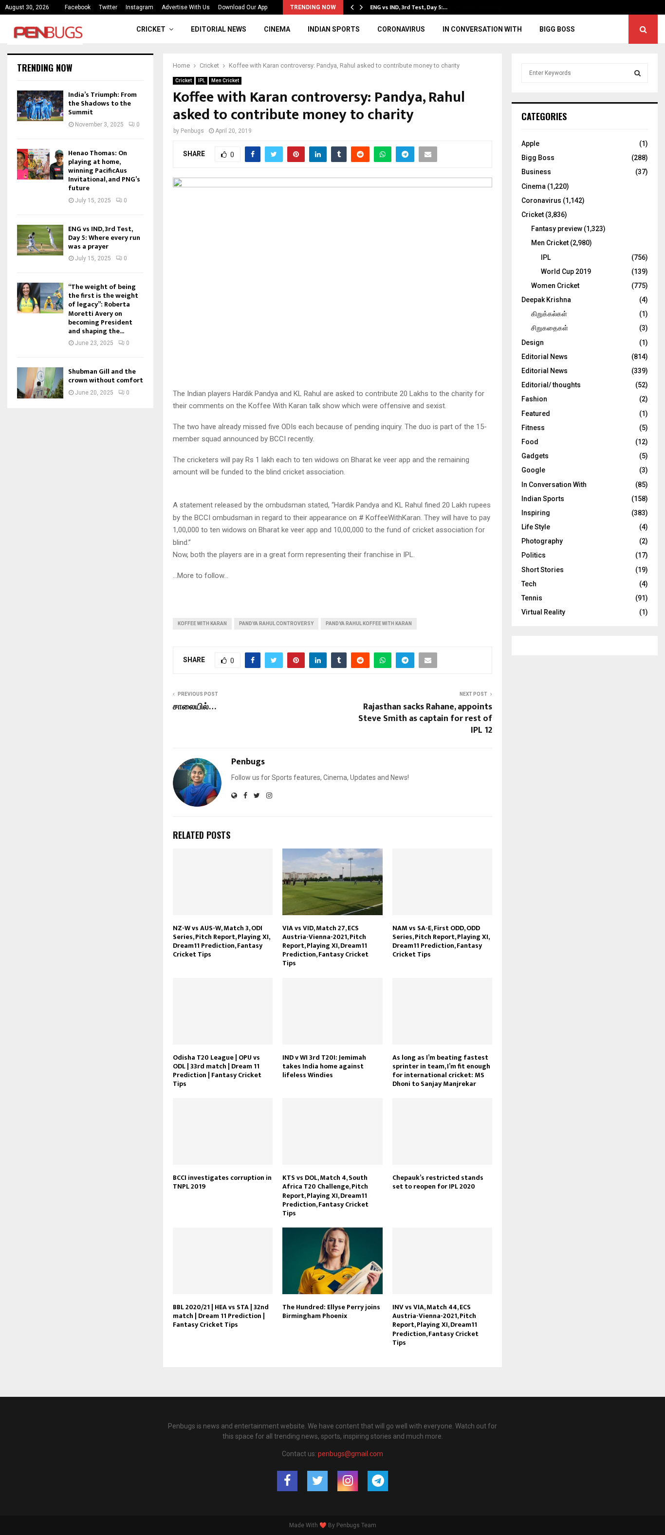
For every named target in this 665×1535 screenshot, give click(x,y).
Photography (542, 541)
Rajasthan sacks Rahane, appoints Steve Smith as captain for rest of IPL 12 (425, 719)
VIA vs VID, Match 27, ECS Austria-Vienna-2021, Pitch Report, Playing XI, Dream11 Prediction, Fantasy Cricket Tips (325, 945)
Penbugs (192, 130)
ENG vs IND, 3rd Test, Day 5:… (408, 7)
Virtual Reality (543, 612)
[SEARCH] (637, 73)
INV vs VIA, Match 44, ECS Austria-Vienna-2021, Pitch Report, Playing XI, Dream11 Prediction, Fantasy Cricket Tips (435, 1324)
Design (532, 342)
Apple (530, 143)
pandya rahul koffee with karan (369, 623)
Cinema (277, 29)
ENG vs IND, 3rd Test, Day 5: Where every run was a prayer (104, 237)
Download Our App (242, 7)
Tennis (531, 598)
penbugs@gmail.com (350, 1454)
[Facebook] (287, 1481)
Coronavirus (401, 29)
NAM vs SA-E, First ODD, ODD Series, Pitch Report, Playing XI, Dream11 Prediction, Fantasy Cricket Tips (440, 941)
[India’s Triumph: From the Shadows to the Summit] (40, 105)
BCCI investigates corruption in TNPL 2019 (222, 1182)
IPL (201, 80)
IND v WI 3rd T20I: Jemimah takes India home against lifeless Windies (324, 1066)
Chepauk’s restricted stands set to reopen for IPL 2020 (437, 1182)
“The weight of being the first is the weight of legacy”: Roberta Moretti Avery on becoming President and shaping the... (103, 309)
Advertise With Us (186, 7)
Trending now (45, 67)
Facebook (78, 7)
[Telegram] (378, 1481)
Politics (533, 555)
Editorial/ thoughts (551, 385)
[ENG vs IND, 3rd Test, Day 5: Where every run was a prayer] (40, 240)
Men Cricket (225, 80)
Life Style (535, 527)
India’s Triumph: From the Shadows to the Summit (102, 103)
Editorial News (218, 29)
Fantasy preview (556, 229)
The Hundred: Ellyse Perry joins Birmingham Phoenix (331, 1311)
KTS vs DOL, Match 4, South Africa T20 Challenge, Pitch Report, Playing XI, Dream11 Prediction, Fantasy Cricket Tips (325, 1195)
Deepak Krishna (546, 300)
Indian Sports (334, 29)
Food (529, 442)
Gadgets (535, 456)
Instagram (139, 7)
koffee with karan (202, 623)
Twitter (108, 7)
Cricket (151, 29)
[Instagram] (347, 1481)
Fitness (533, 428)
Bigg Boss (557, 29)
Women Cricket (555, 285)
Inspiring (535, 513)
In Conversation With (482, 29)
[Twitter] (317, 1481)
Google (533, 470)
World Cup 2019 (566, 271)
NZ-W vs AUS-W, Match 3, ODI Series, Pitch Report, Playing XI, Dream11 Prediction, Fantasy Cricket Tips (221, 941)
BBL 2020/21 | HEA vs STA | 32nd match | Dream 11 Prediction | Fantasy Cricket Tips (221, 1315)
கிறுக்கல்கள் (549, 314)
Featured (535, 413)
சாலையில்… (194, 707)
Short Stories (542, 570)
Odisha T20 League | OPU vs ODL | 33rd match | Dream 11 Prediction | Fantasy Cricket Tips (217, 1071)
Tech (528, 584)
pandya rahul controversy (276, 623)
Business (536, 172)
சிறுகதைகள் (549, 328)
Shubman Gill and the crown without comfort (105, 376)
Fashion (534, 399)
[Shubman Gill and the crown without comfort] (40, 382)
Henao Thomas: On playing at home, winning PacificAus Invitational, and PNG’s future (104, 170)
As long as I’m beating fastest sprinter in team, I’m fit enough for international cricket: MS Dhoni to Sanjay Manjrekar (441, 1071)
